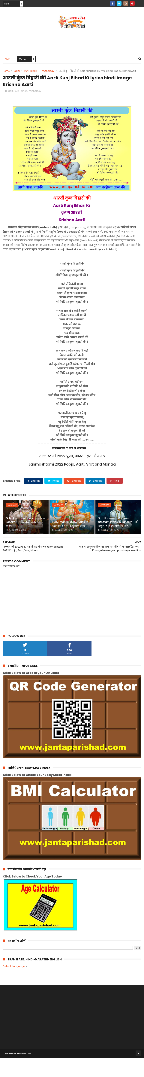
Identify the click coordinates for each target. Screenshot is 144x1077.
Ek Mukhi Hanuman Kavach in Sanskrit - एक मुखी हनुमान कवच (25, 521)
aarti (17, 70)
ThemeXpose (24, 1053)
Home (6, 59)
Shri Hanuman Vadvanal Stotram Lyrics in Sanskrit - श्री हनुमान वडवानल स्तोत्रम (118, 521)
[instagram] (125, 3)
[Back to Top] (138, 1053)
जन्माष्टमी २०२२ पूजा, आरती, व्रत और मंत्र (71, 456)
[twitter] (119, 3)
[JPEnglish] (138, 2)
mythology (48, 70)
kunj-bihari (30, 70)
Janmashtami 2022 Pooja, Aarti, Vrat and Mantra (72, 464)
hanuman (12, 504)
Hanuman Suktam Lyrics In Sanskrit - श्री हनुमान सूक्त (70, 524)
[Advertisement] (72, 40)
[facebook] (112, 3)
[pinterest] (132, 3)
